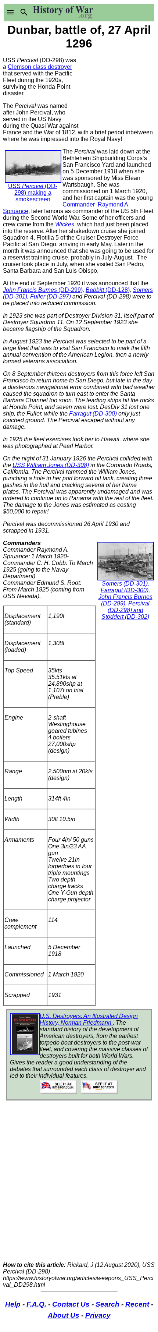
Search (107, 1304)
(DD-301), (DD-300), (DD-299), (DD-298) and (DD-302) (125, 600)
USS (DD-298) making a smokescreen (32, 192)
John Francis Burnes (30, 290)
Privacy (98, 1315)
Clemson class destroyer (40, 67)
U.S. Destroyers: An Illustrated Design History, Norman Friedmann (89, 1019)
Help (13, 1304)
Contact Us (71, 1304)
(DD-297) (59, 296)
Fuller (38, 296)
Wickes (64, 224)
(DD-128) (117, 290)
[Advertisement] (117, 88)
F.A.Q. (36, 1304)
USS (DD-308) (50, 465)
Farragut (81, 413)
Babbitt (95, 290)
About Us (63, 1315)
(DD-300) (105, 413)
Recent (137, 1304)
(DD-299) (70, 290)
